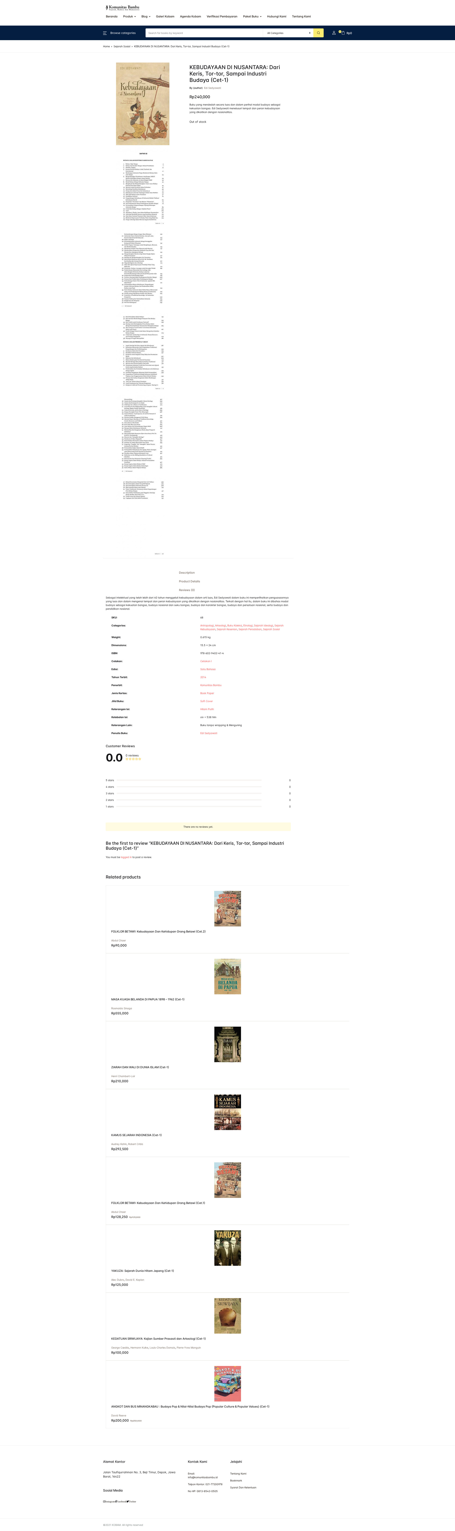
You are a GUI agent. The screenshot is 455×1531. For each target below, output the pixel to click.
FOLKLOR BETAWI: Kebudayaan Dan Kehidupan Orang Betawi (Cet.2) (158, 931)
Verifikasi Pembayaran (222, 16)
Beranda (111, 16)
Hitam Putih (207, 709)
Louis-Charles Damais (162, 1347)
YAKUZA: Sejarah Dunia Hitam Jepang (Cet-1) (142, 1271)
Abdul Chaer (118, 940)
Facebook (121, 1501)
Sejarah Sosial (122, 46)
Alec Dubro (117, 1279)
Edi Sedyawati (212, 87)
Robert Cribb (135, 1143)
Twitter (132, 1501)
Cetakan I (206, 661)
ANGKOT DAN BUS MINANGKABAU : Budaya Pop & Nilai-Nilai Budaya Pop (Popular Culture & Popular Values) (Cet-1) (190, 1406)
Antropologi (207, 625)
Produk (128, 16)
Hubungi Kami (276, 16)
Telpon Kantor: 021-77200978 (205, 1484)
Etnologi (248, 625)
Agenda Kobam (190, 16)
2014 (203, 677)
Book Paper (207, 693)
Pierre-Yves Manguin (189, 1347)
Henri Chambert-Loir (123, 1076)
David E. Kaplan (134, 1279)
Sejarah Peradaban (250, 629)
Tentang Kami (301, 16)
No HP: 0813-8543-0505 (203, 1491)
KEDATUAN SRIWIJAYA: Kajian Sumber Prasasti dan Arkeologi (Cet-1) (158, 1338)
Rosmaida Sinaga (121, 1008)
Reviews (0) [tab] (187, 590)
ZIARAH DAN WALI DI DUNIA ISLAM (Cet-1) (140, 1067)
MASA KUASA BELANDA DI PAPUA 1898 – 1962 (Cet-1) (147, 999)
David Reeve (118, 1415)
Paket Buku (251, 16)
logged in (126, 857)
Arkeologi (220, 625)
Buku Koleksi (234, 625)
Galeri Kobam (165, 16)
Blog (144, 16)
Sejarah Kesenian (227, 629)
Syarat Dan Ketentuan (243, 1487)
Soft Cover (206, 701)
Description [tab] (187, 572)
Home (106, 46)
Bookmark (236, 1480)
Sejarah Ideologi (263, 625)
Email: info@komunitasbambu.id (203, 1475)
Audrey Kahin (119, 1143)
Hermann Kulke (139, 1347)
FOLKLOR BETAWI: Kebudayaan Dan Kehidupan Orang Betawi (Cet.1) (158, 1203)
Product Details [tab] (189, 581)
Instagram (110, 1501)
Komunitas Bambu (210, 685)
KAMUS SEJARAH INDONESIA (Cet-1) (136, 1135)
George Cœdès (120, 1347)
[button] (119, 33)
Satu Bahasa (208, 669)
